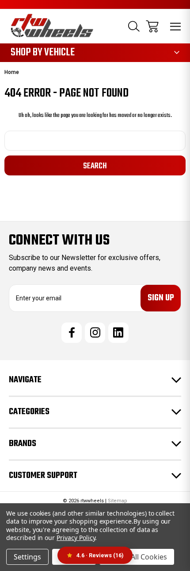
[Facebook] (71, 332)
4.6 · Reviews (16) (100, 555)
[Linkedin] (118, 332)
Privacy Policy (76, 537)
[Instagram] (95, 332)
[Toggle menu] (175, 26)
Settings (27, 557)
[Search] (134, 26)
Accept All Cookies (136, 557)
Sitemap (117, 501)
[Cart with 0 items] (152, 26)
